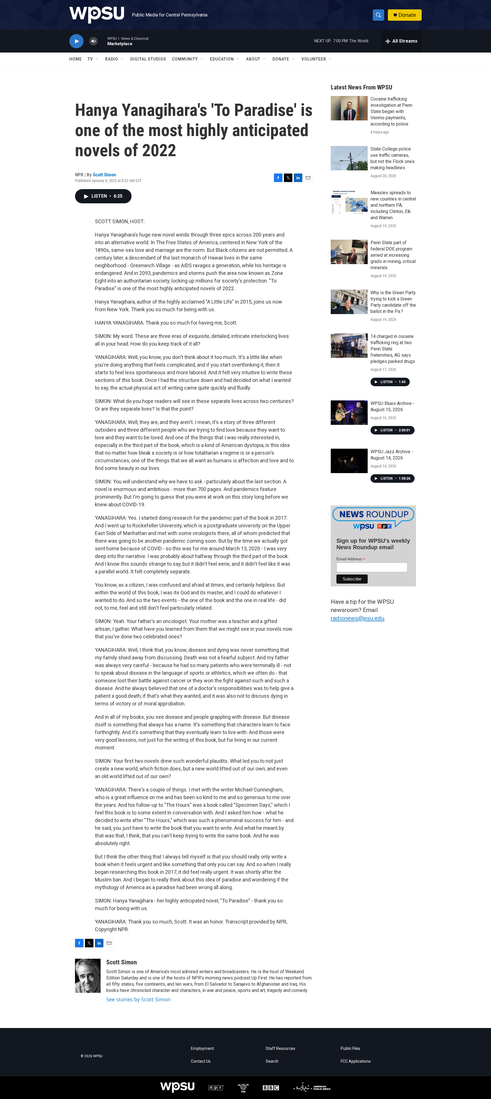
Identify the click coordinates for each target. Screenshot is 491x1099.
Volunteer (313, 59)
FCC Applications (356, 1061)
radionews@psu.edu (357, 618)
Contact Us (201, 1061)
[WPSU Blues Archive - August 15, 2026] (349, 412)
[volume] (93, 41)
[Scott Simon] (88, 976)
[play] (76, 41)
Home (75, 59)
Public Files (350, 1048)
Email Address (350, 559)
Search (272, 1061)
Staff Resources (280, 1048)
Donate (407, 15)
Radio (111, 59)
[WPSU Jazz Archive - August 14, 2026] (349, 461)
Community (185, 59)
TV (90, 59)
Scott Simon (104, 174)
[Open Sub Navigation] (97, 59)
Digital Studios (148, 59)
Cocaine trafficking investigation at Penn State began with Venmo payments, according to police (391, 111)
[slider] (102, 41)
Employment (202, 1048)
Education (222, 59)
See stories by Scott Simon (138, 999)
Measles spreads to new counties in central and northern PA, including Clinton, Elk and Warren (393, 205)
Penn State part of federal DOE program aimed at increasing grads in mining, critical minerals (393, 255)
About (253, 59)
